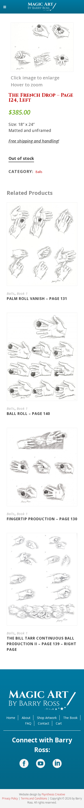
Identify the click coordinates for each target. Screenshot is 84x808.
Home (10, 718)
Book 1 (22, 293)
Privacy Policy (10, 798)
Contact (43, 723)
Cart (59, 723)
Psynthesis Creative (53, 794)
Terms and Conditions (34, 798)
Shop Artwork (47, 718)
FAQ (28, 723)
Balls (38, 172)
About (26, 718)
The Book (70, 718)
